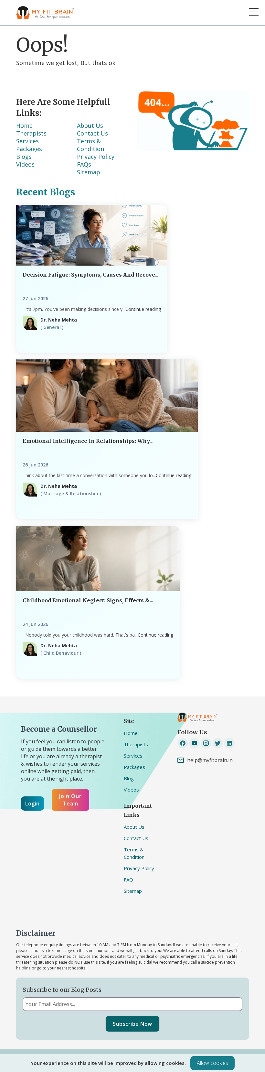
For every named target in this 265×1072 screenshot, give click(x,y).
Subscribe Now (132, 1023)
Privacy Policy (95, 156)
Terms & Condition (90, 145)
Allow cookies (212, 1063)
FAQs (84, 164)
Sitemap (88, 172)
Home (131, 733)
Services (27, 141)
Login (32, 803)
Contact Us (92, 133)
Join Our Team (70, 800)
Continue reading (143, 309)
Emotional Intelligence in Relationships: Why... (88, 441)
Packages (29, 149)
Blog (129, 778)
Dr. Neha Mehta (58, 320)
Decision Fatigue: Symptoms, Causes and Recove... (90, 274)
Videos (25, 164)
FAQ (128, 879)
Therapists (31, 133)
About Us (90, 125)
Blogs (24, 156)
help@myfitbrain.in (210, 760)
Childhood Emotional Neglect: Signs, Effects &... (88, 600)
